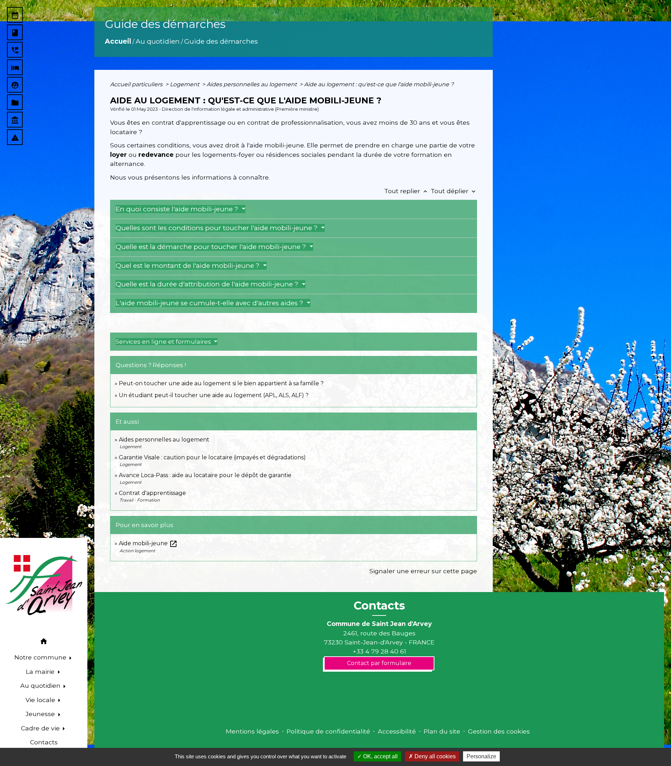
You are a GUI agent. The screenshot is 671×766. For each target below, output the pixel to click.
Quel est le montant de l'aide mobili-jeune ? (188, 266)
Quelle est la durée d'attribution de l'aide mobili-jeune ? (208, 284)
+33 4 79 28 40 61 (379, 651)
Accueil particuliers (137, 84)
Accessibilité (397, 731)
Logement (185, 84)
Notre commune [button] (41, 657)
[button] (43, 642)
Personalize (481, 756)
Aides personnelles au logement (252, 84)
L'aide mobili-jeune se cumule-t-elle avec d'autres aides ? (210, 303)
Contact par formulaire (379, 663)
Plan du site (442, 731)
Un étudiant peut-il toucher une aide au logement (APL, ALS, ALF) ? (214, 395)
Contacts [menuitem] (44, 742)
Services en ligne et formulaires (164, 341)
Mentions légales (252, 731)
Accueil (118, 41)
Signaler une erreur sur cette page (423, 571)
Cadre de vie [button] (41, 728)
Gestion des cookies (499, 731)
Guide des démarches (221, 41)
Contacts (379, 605)
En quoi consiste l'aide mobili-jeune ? (178, 209)
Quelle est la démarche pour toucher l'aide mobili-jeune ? (212, 247)
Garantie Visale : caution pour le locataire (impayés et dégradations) (212, 457)
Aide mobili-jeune (148, 543)
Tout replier (406, 191)
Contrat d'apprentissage (152, 493)
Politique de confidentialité (328, 731)
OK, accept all (380, 756)
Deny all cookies (434, 756)
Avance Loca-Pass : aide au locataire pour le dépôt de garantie (205, 475)
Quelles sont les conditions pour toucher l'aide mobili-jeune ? (217, 228)
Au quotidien (158, 41)
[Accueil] (43, 585)
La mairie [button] (41, 671)
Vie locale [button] (41, 699)
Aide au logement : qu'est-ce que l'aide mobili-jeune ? (379, 84)
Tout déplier (454, 191)
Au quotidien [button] (41, 685)
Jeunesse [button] (41, 713)
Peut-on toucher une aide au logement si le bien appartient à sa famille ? (221, 383)
